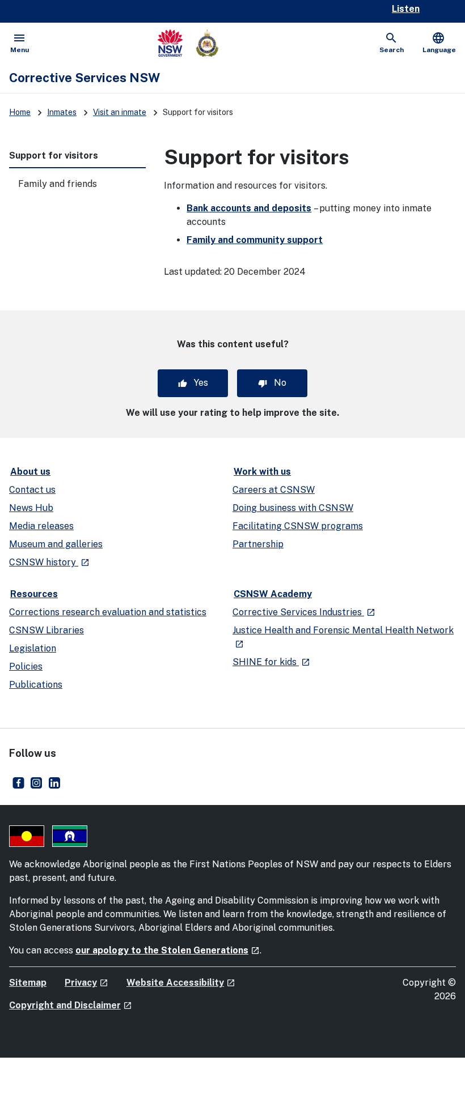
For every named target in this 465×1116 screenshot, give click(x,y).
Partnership (258, 544)
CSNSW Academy (273, 594)
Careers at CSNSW (273, 489)
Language (439, 42)
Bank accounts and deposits (249, 208)
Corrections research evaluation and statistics (107, 612)
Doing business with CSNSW (292, 507)
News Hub (31, 507)
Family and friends (57, 183)
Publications (35, 684)
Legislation (32, 648)
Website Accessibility (180, 982)
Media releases (41, 526)
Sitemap (27, 982)
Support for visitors (53, 155)
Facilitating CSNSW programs (297, 526)
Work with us (262, 471)
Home (20, 112)
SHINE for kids (271, 662)
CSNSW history (49, 562)
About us (30, 471)
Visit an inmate (119, 112)
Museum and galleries (56, 544)
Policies (26, 666)
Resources (34, 594)
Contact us (32, 489)
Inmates (62, 112)
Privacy (86, 982)
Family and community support (255, 240)
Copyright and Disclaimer (70, 1005)
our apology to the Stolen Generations (167, 950)
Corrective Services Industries (303, 612)
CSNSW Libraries (46, 630)
